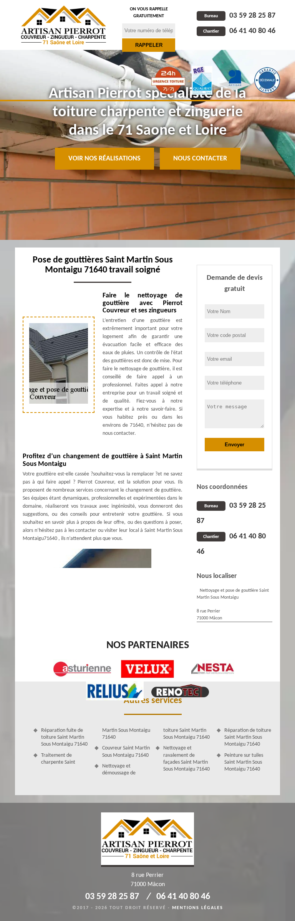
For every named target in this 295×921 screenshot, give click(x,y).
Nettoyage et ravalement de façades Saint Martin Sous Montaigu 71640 (186, 758)
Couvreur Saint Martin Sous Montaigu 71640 (126, 751)
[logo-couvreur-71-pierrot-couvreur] (64, 25)
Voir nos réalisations (104, 158)
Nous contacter (200, 158)
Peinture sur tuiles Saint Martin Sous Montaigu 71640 (243, 762)
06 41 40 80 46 (239, 31)
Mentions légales (197, 908)
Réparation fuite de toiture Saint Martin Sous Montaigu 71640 (64, 737)
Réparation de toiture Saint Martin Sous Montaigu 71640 (247, 737)
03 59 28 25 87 (239, 16)
